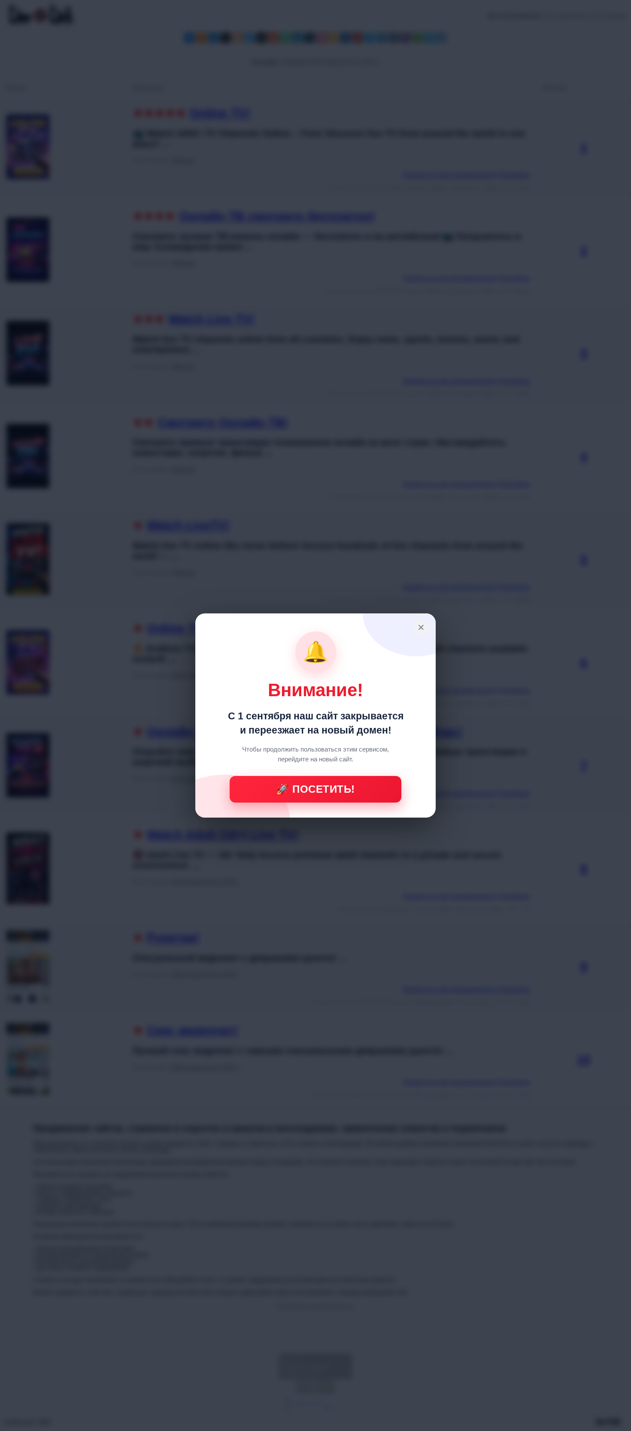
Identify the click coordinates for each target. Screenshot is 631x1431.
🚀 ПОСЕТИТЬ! (315, 789)
